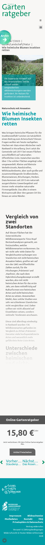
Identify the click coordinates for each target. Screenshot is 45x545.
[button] (40, 20)
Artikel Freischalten (22, 452)
